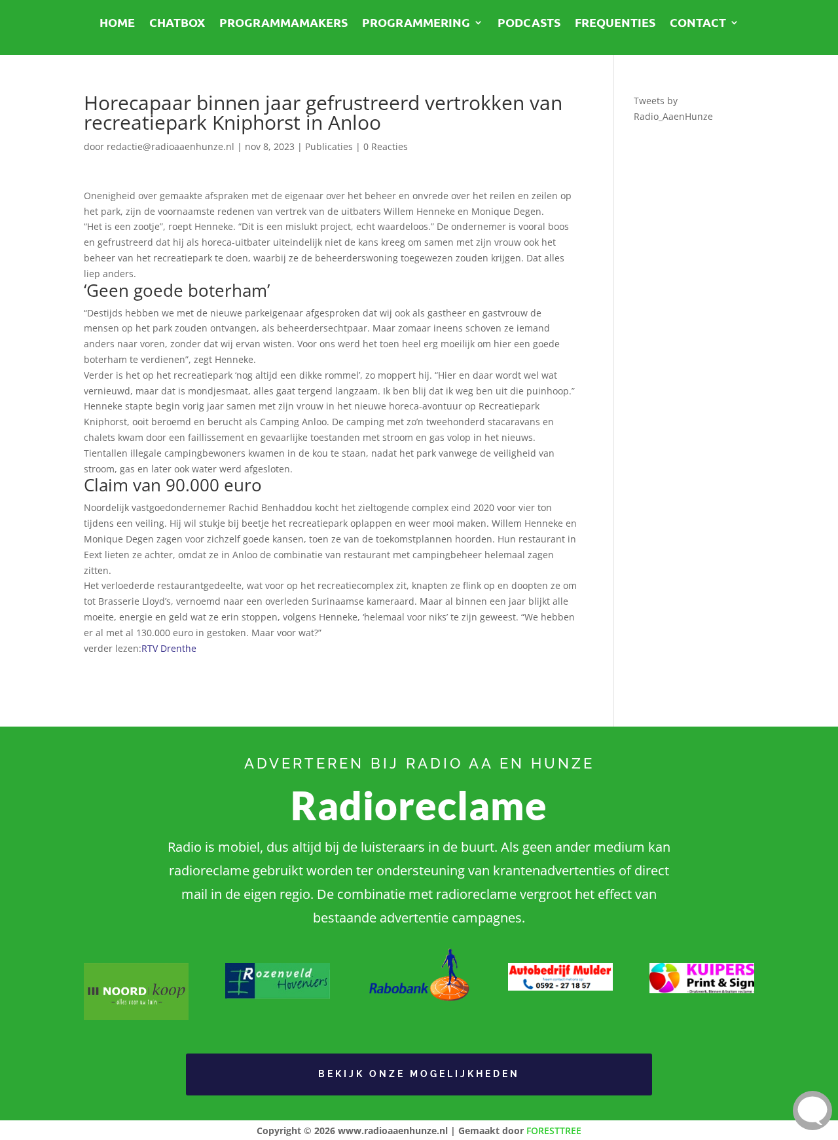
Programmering (416, 23)
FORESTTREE (553, 1130)
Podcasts (529, 23)
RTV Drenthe (168, 648)
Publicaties (329, 146)
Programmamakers (283, 23)
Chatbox (177, 23)
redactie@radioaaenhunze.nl (170, 146)
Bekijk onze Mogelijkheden (419, 1074)
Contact (698, 23)
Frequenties (615, 23)
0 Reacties (385, 146)
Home (117, 23)
